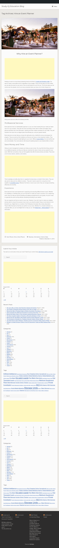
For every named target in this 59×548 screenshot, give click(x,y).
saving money (33, 385)
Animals (9, 332)
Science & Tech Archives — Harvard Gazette (7, 517)
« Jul (4, 300)
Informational (37, 237)
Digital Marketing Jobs (49, 376)
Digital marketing (23, 376)
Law (8, 348)
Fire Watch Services (35, 378)
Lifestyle (9, 349)
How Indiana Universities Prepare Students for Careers (35, 538)
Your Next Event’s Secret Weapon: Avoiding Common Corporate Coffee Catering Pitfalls (28, 320)
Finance (9, 341)
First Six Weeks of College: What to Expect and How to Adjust (35, 528)
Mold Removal (11, 382)
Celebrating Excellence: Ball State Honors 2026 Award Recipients (35, 533)
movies (18, 382)
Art (7, 333)
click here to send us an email (45, 252)
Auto (8, 335)
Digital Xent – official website (42, 207)
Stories (39, 388)
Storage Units (31, 387)
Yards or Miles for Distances (43, 390)
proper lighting (40, 139)
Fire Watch (12, 378)
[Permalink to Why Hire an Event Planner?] (29, 33)
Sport (8, 360)
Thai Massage (7, 390)
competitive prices (14, 183)
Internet (43, 237)
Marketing (9, 351)
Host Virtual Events (17, 380)
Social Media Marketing (17, 388)
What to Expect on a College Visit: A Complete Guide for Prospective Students (35, 523)
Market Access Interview (34, 380)
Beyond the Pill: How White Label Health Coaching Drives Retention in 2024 (25, 317)
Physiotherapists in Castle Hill (42, 382)
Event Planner (10, 237)
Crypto (8, 338)
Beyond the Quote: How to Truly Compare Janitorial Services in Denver (24, 314)
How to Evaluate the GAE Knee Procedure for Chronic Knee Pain (22, 312)
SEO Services (51, 385)
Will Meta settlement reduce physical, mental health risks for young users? (7, 525)
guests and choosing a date (43, 81)
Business (31, 237)
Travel (8, 365)
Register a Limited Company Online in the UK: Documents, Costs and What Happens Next (28, 322)
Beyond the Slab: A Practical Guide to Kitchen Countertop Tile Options (24, 311)
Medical (8, 354)
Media (8, 352)
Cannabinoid (42, 374)
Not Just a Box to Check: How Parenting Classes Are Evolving (22, 308)
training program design (15, 390)
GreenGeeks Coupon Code (47, 378)
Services (9, 357)
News (46, 237)
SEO (38, 385)
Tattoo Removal (45, 388)
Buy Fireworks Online (33, 374)
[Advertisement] (29, 68)
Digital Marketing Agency (35, 376)
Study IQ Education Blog (13, 6)
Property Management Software (17, 385)
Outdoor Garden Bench (33, 382)
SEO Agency (43, 385)
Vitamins (22, 390)
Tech (8, 362)
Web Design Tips (28, 390)
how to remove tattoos (26, 380)
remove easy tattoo (27, 385)
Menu (55, 6)
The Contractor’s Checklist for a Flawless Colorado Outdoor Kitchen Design (25, 319)
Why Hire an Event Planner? (30, 54)
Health (8, 343)
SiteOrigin (32, 544)
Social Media (10, 359)
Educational (9, 340)
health (12, 380)
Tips (8, 364)
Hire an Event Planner (19, 237)
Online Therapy (24, 382)
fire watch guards (22, 378)
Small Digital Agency (7, 388)
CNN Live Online (50, 374)
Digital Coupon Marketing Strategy (12, 375)
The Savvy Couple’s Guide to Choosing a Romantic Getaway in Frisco (24, 316)
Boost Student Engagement (22, 374)
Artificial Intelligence (10, 374)
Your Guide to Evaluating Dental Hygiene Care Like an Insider (22, 309)
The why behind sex (6, 528)
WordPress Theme (34, 390)
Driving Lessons (6, 378)
